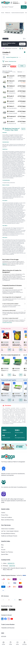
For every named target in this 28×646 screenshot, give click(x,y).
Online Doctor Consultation (7, 528)
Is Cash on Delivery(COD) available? (10, 303)
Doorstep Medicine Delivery (8, 533)
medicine (4, 263)
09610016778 (11, 563)
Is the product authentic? (7, 288)
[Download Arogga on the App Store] (12, 610)
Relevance (20, 71)
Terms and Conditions (6, 517)
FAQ (2, 547)
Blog (2, 544)
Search (24, 7)
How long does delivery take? (9, 310)
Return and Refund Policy (7, 519)
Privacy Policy (4, 515)
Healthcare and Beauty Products (9, 536)
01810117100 (12, 565)
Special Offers (4, 554)
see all (25, 328)
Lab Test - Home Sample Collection (10, 531)
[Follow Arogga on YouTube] (12, 619)
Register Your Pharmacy (7, 552)
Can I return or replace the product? (10, 318)
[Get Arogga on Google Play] (4, 610)
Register (22, 44)
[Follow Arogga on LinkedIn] (2, 619)
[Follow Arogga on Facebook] (5, 619)
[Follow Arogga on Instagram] (8, 619)
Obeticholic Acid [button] (12, 61)
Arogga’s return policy (7, 322)
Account (3, 549)
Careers (3, 512)
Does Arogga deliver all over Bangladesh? (11, 297)
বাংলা (24, 128)
